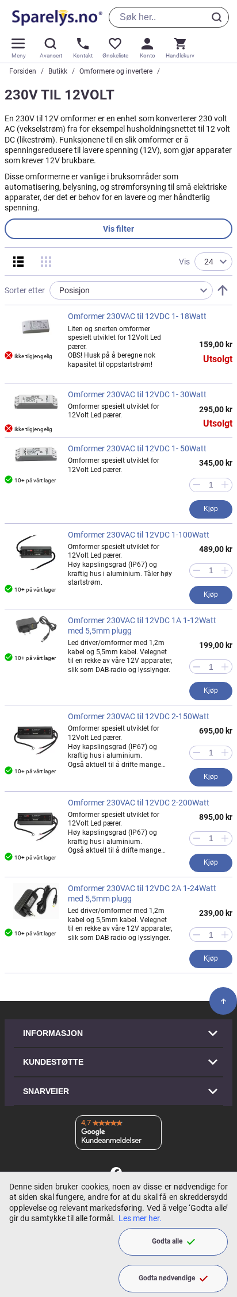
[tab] (118, 228)
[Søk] (218, 17)
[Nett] (46, 261)
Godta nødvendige (167, 1278)
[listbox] (131, 290)
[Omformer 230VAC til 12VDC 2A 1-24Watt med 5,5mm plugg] (36, 901)
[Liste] (18, 261)
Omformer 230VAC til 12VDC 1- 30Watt (137, 394)
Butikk (57, 71)
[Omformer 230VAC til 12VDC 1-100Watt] (36, 552)
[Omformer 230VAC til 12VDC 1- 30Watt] (36, 402)
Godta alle (167, 1241)
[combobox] (169, 17)
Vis (184, 261)
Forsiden (22, 71)
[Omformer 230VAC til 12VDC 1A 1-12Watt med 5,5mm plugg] (36, 629)
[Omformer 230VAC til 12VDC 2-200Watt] (36, 820)
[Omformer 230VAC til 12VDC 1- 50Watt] (36, 454)
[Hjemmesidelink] (55, 17)
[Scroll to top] (223, 1001)
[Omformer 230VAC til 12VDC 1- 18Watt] (36, 326)
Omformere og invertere (115, 71)
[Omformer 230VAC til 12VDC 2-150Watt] (36, 734)
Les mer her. (140, 1218)
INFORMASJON (53, 1033)
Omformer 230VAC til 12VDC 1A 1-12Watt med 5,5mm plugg (142, 625)
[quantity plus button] (225, 485)
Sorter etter (25, 290)
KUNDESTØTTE (53, 1061)
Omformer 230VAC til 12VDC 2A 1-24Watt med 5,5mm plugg (142, 893)
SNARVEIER (46, 1091)
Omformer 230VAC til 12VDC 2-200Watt (138, 802)
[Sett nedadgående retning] (222, 290)
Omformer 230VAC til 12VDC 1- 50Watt (137, 448)
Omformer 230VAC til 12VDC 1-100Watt (138, 534)
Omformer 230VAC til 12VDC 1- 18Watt (137, 316)
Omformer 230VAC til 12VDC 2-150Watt (138, 716)
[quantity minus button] (196, 485)
